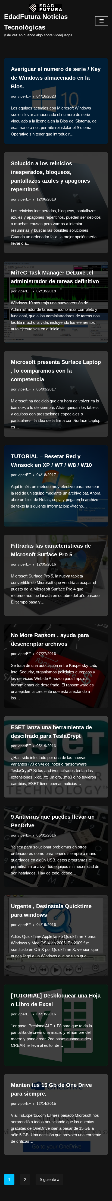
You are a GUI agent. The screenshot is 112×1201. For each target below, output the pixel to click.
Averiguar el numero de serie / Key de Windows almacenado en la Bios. (56, 77)
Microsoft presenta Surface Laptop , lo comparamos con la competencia (56, 370)
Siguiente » (49, 1179)
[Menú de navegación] (101, 20)
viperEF (24, 96)
